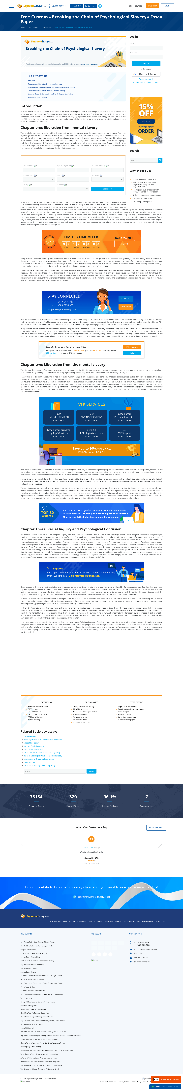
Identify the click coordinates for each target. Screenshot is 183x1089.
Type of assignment (64, 166)
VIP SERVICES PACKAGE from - (91, 450)
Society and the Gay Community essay (39, 765)
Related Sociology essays (37, 97)
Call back (91, 6)
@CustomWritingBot (142, 962)
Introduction (32, 81)
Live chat (77, 6)
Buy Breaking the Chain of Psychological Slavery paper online (51, 87)
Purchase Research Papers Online (33, 991)
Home (130, 6)
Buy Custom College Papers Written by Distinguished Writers (43, 1020)
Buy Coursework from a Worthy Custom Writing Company (42, 994)
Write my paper (132, 347)
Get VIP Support (124, 433)
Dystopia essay (30, 736)
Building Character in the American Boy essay (43, 739)
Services (138, 6)
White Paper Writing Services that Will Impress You (39, 1054)
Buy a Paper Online (28, 987)
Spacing (25, 185)
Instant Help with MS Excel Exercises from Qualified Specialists (43, 1032)
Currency (60, 185)
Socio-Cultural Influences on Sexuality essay (42, 752)
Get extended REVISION (59, 417)
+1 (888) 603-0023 (64, 305)
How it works (55, 922)
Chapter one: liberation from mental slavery (45, 84)
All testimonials (156, 828)
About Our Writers (105, 922)
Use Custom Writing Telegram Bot (93, 897)
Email (132, 43)
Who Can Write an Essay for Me (32, 979)
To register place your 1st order (146, 82)
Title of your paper (98, 166)
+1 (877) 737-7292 (59, 6)
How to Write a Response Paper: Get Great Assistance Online (43, 1043)
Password (133, 53)
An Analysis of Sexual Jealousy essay (39, 759)
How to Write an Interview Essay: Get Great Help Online (41, 1061)
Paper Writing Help (27, 1028)
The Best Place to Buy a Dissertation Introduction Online (41, 1065)
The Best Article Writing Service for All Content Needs (40, 1069)
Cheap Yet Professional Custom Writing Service (38, 1002)
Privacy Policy (124, 1082)
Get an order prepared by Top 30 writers (58, 433)
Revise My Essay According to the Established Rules (39, 1039)
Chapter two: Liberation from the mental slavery (46, 91)
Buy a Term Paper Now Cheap (31, 1024)
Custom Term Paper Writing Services (34, 953)
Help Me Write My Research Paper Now (35, 1013)
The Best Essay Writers (29, 968)
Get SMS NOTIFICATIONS (91, 417)
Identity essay (29, 762)
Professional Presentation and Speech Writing (37, 961)
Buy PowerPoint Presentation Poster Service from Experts (42, 983)
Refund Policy (136, 1082)
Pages (59, 175)
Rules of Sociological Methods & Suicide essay (43, 756)
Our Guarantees (80, 922)
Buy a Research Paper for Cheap (32, 964)
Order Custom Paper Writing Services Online (37, 1017)
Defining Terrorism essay (34, 749)
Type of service (28, 166)
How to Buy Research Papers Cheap (34, 1009)
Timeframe (95, 175)
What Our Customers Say (91, 827)
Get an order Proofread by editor (124, 417)
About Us (67, 922)
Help (132, 353)
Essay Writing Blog (132, 922)
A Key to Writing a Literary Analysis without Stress (39, 1058)
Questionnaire (88, 847)
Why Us (92, 922)
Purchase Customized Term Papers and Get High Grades (41, 976)
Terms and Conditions (108, 1082)
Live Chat (126, 299)
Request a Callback (141, 958)
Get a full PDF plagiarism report (91, 433)
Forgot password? (146, 79)
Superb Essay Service (28, 972)
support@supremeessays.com (62, 309)
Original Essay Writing (28, 949)
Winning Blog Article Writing (31, 1047)
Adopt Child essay (31, 743)
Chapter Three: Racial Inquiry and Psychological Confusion (50, 94)
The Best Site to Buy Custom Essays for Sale (37, 946)
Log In (146, 64)
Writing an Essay (27, 998)
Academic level (28, 175)
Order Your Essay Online (29, 1005)
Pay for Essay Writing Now (30, 957)
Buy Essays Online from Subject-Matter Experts (38, 942)
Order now (152, 6)
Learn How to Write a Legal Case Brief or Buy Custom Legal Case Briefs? (47, 1050)
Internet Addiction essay (34, 746)
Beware (118, 922)
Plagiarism (160, 922)
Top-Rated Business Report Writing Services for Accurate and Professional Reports (51, 1035)
